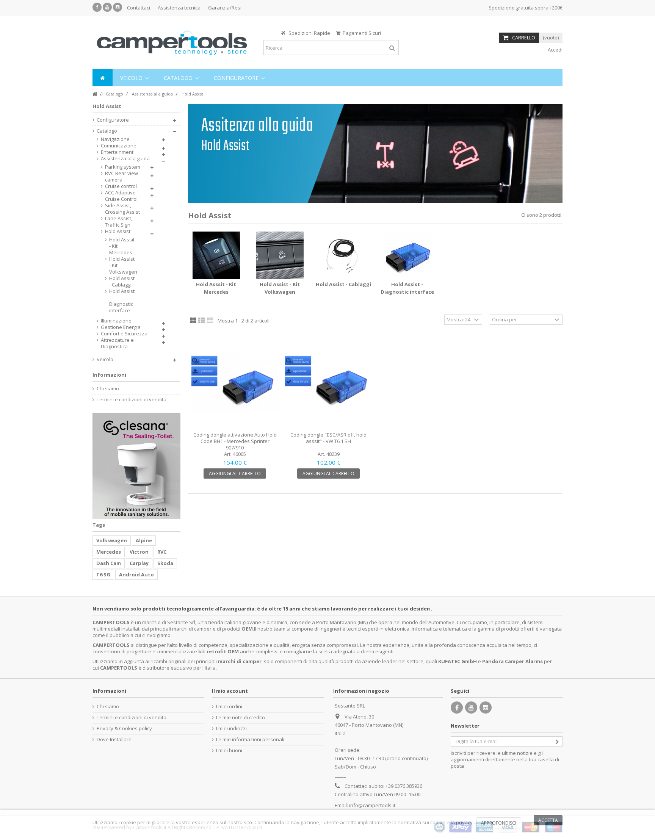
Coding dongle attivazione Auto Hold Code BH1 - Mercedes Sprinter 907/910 (235, 441)
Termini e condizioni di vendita (131, 399)
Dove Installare (114, 739)
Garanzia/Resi (224, 7)
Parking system (122, 167)
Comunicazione (118, 145)
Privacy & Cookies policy (124, 728)
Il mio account (230, 690)
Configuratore (113, 120)
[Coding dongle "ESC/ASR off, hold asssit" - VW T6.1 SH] (328, 383)
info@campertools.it (372, 805)
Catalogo (107, 131)
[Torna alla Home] (94, 94)
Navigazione (115, 139)
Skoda (165, 563)
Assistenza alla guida (125, 158)
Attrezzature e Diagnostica (117, 343)
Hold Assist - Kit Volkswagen (122, 265)
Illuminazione (116, 321)
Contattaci (138, 7)
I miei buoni (229, 750)
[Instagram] (117, 7)
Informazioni (109, 374)
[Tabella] (210, 321)
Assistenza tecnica (179, 7)
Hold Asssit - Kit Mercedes (122, 246)
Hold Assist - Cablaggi (343, 284)
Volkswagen (111, 540)
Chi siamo (108, 388)
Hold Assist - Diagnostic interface (122, 301)
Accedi (555, 49)
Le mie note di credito (240, 717)
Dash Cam (108, 563)
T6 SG (103, 574)
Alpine (144, 540)
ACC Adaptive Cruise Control (121, 195)
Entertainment (117, 152)
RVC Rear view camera (121, 176)
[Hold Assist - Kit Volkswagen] (280, 255)
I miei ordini (229, 706)
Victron (139, 551)
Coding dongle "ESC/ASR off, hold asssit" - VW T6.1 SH (328, 438)
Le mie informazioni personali (250, 739)
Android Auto (136, 574)
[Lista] (201, 321)
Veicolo (105, 359)
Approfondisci (498, 823)
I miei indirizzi (231, 728)
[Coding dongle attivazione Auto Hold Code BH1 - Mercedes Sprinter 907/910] (234, 383)
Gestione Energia (121, 327)
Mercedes (108, 551)
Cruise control (121, 186)
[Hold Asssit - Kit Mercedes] (216, 255)
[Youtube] (107, 7)
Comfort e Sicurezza (124, 333)
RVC (161, 551)
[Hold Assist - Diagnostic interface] (407, 255)
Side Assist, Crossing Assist (122, 208)
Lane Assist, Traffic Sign (118, 221)
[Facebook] (97, 7)
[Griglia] (193, 321)
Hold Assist (117, 231)
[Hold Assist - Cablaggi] (343, 255)
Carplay (139, 563)
